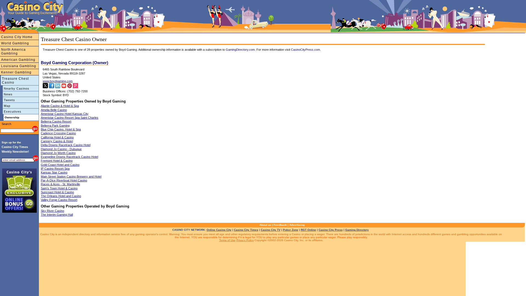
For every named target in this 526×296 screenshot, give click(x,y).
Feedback (280, 224)
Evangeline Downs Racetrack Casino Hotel (69, 156)
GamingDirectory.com (240, 49)
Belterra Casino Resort (56, 121)
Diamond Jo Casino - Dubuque (61, 149)
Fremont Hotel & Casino (57, 160)
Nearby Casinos (16, 88)
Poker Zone (290, 229)
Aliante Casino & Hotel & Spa (60, 105)
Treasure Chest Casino (15, 80)
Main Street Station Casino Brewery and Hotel (71, 176)
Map (7, 105)
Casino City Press (331, 229)
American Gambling (18, 60)
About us (265, 224)
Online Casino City (219, 229)
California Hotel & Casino (57, 137)
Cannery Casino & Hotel (57, 141)
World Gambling (15, 43)
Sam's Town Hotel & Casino (59, 188)
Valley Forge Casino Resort (59, 199)
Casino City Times (246, 229)
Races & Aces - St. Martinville (60, 184)
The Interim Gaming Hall (57, 214)
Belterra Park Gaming (55, 125)
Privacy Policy (245, 240)
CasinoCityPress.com (305, 49)
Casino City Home (17, 37)
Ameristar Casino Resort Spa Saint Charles (69, 117)
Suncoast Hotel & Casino (57, 192)
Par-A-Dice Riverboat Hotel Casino (64, 180)
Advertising (297, 224)
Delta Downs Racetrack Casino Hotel (65, 145)
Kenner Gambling (16, 72)
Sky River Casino (52, 210)
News (8, 94)
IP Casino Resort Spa (55, 168)
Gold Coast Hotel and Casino (60, 164)
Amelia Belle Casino (54, 110)
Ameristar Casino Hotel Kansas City (64, 113)
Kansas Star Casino (54, 172)
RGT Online (308, 229)
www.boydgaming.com (58, 81)
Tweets (9, 100)
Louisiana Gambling (18, 66)
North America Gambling (13, 51)
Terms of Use (227, 240)
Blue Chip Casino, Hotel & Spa (61, 129)
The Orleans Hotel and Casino (61, 196)
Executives (12, 111)
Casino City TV (271, 229)
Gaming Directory (357, 229)
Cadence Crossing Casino (58, 133)
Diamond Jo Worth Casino (58, 153)
